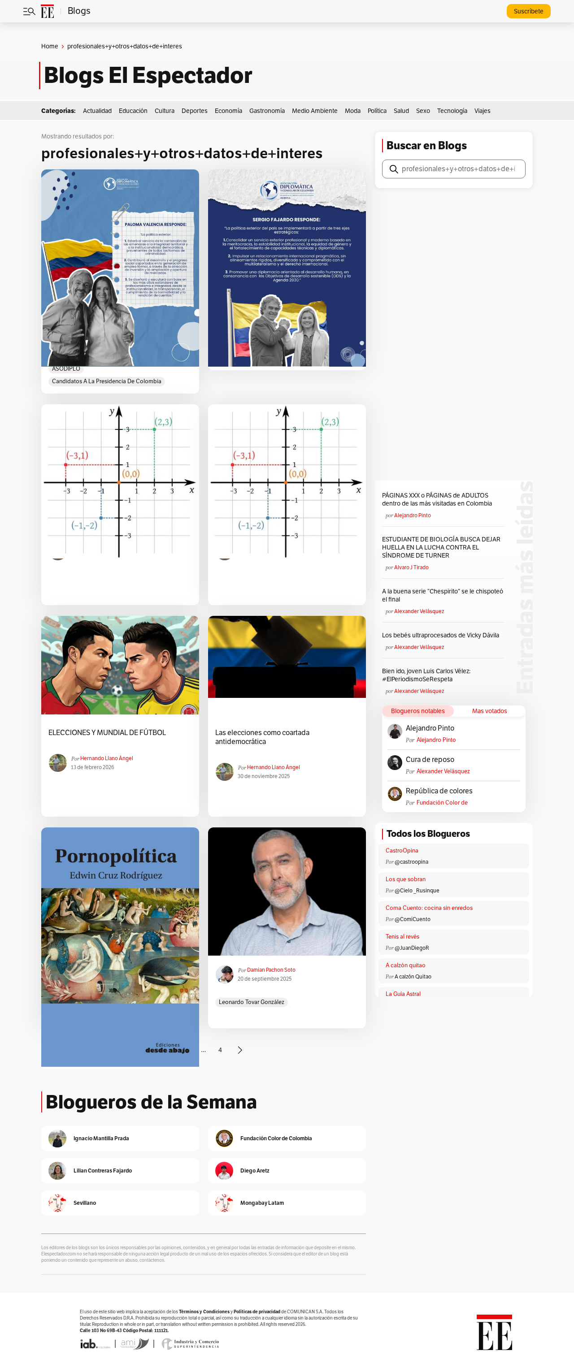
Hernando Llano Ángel (106, 758)
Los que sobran (406, 879)
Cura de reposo (430, 759)
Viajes (482, 111)
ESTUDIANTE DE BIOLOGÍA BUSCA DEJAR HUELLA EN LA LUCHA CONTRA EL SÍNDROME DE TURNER (441, 547)
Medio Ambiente (315, 111)
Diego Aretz (255, 1170)
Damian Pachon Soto (271, 970)
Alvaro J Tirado (411, 567)
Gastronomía (267, 111)
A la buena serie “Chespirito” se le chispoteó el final (442, 595)
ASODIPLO (66, 368)
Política (377, 111)
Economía (228, 111)
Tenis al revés (402, 936)
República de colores (439, 791)
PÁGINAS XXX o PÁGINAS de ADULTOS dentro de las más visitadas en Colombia (437, 499)
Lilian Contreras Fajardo (103, 1170)
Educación (133, 111)
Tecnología (452, 111)
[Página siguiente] (240, 1050)
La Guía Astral (403, 994)
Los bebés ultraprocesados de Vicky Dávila (442, 635)
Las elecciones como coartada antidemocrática (262, 737)
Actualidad (97, 111)
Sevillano (85, 1202)
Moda (353, 111)
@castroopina (411, 862)
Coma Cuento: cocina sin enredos (429, 908)
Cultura (164, 111)
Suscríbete (529, 11)
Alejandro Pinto (412, 515)
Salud (401, 111)
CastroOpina (402, 850)
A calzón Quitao (413, 977)
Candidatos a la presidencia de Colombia (106, 381)
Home (49, 46)
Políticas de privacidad (257, 1312)
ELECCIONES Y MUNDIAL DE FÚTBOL (107, 732)
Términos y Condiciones (204, 1312)
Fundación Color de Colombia (442, 803)
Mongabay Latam (262, 1202)
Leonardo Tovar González (251, 1002)
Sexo (423, 111)
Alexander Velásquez (419, 611)
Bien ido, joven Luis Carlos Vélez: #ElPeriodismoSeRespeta (426, 675)
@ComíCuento (412, 919)
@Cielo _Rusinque (417, 890)
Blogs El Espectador (148, 75)
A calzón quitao (406, 965)
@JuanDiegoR (412, 948)
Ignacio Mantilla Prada (101, 1138)
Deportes (195, 111)
